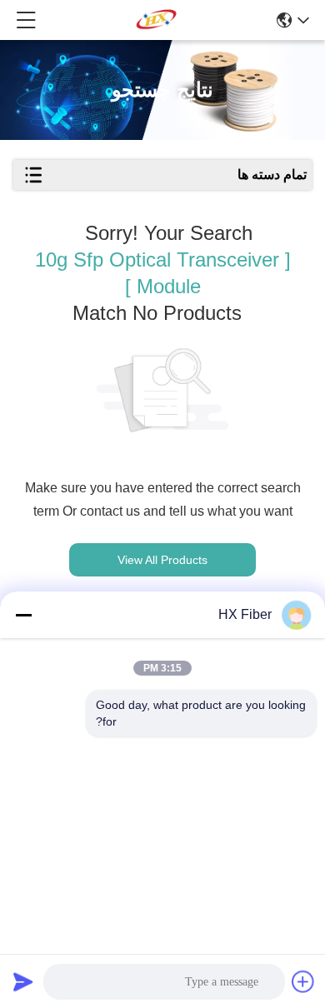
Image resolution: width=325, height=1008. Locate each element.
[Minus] (23, 615)
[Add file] (303, 981)
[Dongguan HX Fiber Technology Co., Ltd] (157, 19)
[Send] (23, 981)
